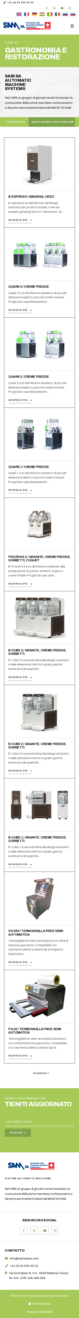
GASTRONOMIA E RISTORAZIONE (52, 122)
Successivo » (41, 1073)
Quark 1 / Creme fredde (28, 467)
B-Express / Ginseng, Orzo (31, 196)
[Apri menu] (72, 26)
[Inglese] (19, 14)
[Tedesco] (34, 14)
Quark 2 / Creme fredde (28, 376)
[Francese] (27, 14)
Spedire (16, 1132)
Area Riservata (41, 1303)
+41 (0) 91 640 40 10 (20, 2)
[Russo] (65, 14)
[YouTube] (62, 8)
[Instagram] (69, 8)
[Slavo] (73, 14)
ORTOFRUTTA (16, 122)
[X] (54, 8)
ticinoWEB (46, 1311)
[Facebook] (46, 8)
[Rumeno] (57, 14)
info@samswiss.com (24, 1258)
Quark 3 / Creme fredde (28, 286)
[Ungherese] (42, 14)
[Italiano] (50, 14)
